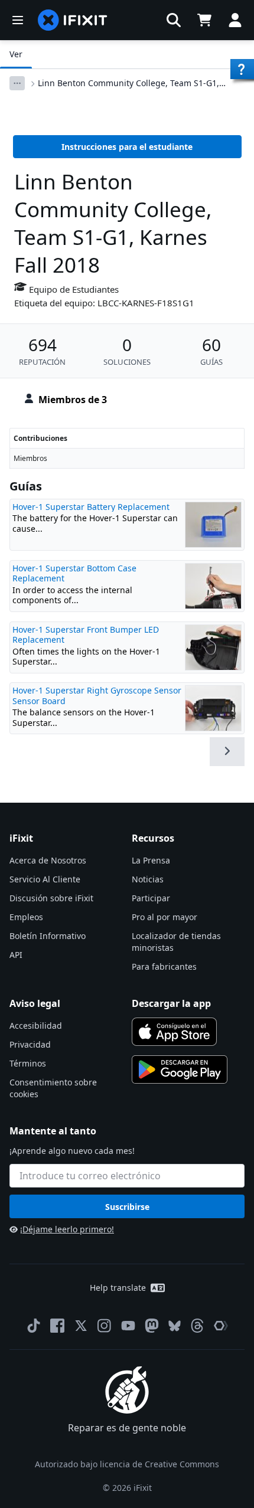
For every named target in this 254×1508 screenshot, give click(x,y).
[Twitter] (81, 1326)
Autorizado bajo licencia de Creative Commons (127, 1464)
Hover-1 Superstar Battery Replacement (91, 506)
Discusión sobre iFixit (51, 898)
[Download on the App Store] (174, 1032)
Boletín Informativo (47, 935)
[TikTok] (34, 1326)
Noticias (148, 879)
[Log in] (235, 20)
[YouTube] (128, 1326)
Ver (15, 54)
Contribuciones (40, 438)
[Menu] (17, 20)
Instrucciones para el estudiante (127, 146)
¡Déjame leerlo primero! (67, 1229)
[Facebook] (57, 1326)
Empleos (26, 917)
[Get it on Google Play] (179, 1069)
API (15, 954)
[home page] (73, 20)
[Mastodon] (152, 1326)
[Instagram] (104, 1326)
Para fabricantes (164, 966)
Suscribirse (127, 1206)
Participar (151, 898)
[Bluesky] (174, 1326)
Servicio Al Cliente (44, 879)
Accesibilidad (35, 1025)
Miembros (30, 458)
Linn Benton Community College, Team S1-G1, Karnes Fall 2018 (128, 83)
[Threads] (197, 1326)
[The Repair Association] (221, 1326)
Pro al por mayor (164, 917)
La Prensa (151, 860)
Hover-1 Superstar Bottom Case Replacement (74, 573)
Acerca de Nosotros (47, 860)
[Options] (17, 83)
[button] (173, 20)
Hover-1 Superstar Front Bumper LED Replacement (85, 635)
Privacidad (30, 1044)
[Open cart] (204, 20)
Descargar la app (171, 1003)
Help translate (118, 1287)
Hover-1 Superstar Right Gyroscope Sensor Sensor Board (96, 695)
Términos (27, 1063)
